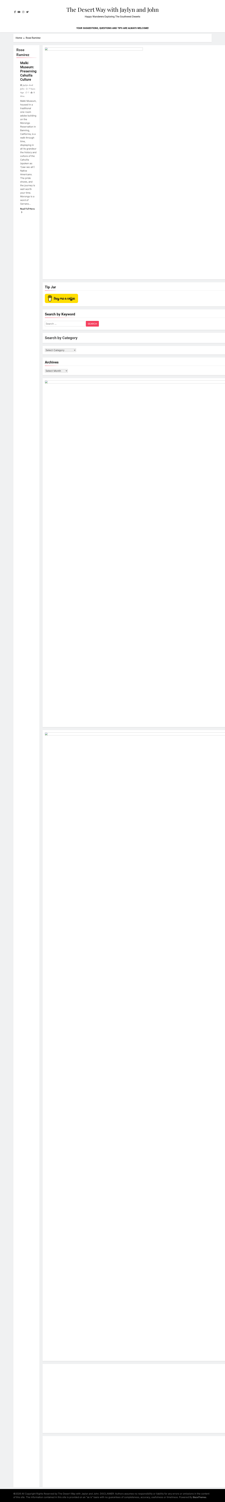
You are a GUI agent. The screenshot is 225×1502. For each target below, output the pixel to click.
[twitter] (27, 12)
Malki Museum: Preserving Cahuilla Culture (28, 71)
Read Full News (27, 208)
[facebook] (15, 12)
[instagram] (23, 12)
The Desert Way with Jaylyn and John (112, 9)
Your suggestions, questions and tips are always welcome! (112, 28)
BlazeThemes (199, 1497)
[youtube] (19, 12)
